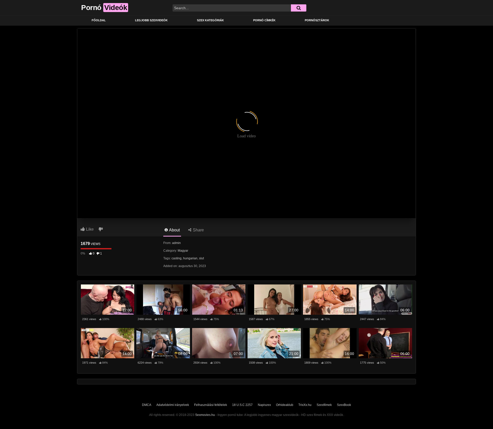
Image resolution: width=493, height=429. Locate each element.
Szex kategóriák (210, 20)
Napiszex (264, 405)
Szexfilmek (324, 405)
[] (298, 8)
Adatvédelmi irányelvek (172, 405)
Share (198, 230)
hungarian (190, 258)
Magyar (183, 250)
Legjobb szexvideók (151, 20)
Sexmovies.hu (205, 415)
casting (177, 258)
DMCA (146, 405)
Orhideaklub (284, 405)
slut (201, 258)
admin (176, 243)
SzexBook (344, 405)
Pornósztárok (317, 20)
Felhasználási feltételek (210, 405)
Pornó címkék (264, 20)
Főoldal (99, 20)
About (174, 230)
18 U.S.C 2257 (242, 405)
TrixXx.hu (304, 405)
